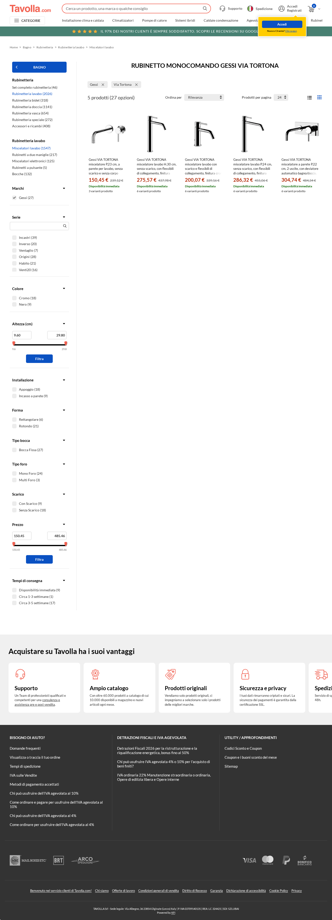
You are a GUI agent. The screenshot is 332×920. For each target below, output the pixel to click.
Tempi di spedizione (25, 766)
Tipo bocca (21, 440)
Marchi (18, 188)
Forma (17, 410)
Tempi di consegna (27, 580)
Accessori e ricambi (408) (31, 126)
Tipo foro (19, 464)
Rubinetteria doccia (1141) (32, 107)
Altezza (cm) (22, 324)
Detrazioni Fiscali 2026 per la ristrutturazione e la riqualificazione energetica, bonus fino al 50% (157, 750)
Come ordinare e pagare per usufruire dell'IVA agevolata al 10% (56, 804)
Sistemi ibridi (185, 20)
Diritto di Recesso (194, 891)
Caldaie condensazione (221, 20)
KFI (173, 912)
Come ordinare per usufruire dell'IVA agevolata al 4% (52, 824)
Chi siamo (102, 891)
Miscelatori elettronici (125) (33, 161)
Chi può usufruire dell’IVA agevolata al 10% (44, 793)
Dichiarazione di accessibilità (246, 891)
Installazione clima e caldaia (83, 20)
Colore (17, 288)
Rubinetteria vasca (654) (30, 113)
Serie (16, 217)
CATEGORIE (31, 20)
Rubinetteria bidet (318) (30, 100)
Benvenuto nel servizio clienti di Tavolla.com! (61, 891)
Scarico (18, 494)
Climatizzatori (123, 20)
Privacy (296, 891)
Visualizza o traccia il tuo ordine (35, 757)
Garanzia (216, 891)
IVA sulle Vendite (23, 775)
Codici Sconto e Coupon (243, 748)
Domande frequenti (25, 748)
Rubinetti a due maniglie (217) (34, 155)
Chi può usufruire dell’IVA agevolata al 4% (43, 815)
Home (14, 47)
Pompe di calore (154, 20)
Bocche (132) (22, 174)
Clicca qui (291, 30)
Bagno (27, 47)
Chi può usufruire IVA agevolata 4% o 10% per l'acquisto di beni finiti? (163, 763)
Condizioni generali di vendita (158, 891)
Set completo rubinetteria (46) (34, 87)
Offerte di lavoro (123, 891)
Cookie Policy (278, 891)
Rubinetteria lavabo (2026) (32, 94)
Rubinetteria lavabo (71, 47)
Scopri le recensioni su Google (181, 31)
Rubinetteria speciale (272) (32, 120)
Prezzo (17, 524)
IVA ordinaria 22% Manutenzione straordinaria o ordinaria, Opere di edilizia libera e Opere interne (164, 777)
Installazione (23, 380)
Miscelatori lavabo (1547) (31, 148)
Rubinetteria (44, 47)
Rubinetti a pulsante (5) (29, 167)
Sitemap (231, 766)
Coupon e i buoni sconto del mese (251, 757)
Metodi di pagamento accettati (34, 784)
